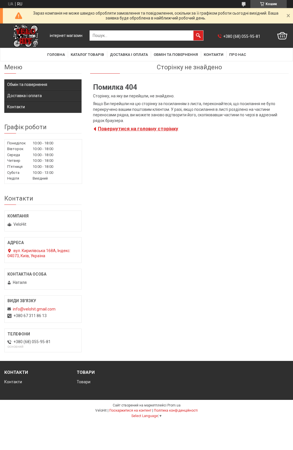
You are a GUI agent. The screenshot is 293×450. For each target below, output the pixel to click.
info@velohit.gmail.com (34, 309)
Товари (83, 382)
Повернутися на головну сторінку (138, 128)
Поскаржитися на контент (130, 410)
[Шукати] (198, 35)
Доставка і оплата (129, 54)
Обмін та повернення (176, 54)
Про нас (237, 54)
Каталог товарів (87, 54)
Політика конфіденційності (176, 410)
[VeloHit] (25, 35)
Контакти (213, 54)
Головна (56, 54)
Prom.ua (174, 405)
